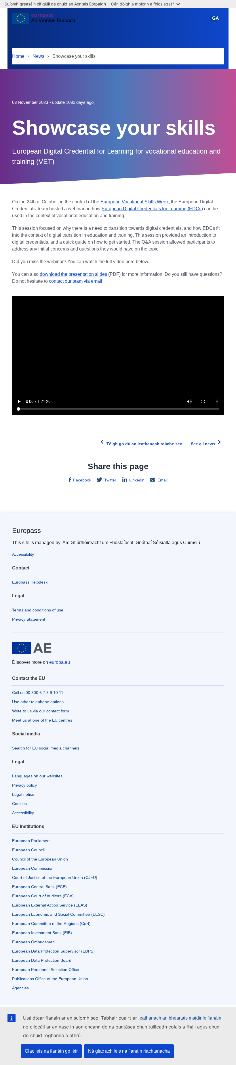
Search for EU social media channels (45, 748)
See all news (203, 443)
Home (18, 56)
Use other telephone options (38, 701)
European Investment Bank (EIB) (42, 932)
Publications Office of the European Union (50, 978)
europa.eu (59, 662)
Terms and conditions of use (37, 610)
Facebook (82, 480)
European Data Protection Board (41, 960)
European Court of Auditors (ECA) (43, 896)
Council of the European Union (40, 859)
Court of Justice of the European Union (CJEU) (54, 877)
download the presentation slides (73, 274)
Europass (26, 530)
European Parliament (31, 840)
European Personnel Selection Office (45, 969)
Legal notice (23, 794)
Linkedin (136, 480)
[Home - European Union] (43, 21)
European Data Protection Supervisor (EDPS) (53, 951)
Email (162, 480)
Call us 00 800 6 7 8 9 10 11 (37, 692)
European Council (28, 850)
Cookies (19, 803)
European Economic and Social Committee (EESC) (58, 914)
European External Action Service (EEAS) (49, 905)
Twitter (110, 480)
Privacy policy (24, 785)
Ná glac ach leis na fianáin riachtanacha (129, 1051)
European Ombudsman (33, 942)
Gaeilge (215, 21)
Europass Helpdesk (29, 582)
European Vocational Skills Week (134, 201)
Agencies (20, 988)
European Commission (33, 868)
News (38, 56)
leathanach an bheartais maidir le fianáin (179, 1018)
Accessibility (23, 554)
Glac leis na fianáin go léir (51, 1051)
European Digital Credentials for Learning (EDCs (151, 208)
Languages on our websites (37, 776)
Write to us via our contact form (40, 711)
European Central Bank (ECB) (39, 886)
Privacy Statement (28, 619)
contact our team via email (75, 281)
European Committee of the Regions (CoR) (51, 923)
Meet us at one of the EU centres (42, 720)
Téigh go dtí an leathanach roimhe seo (144, 443)
